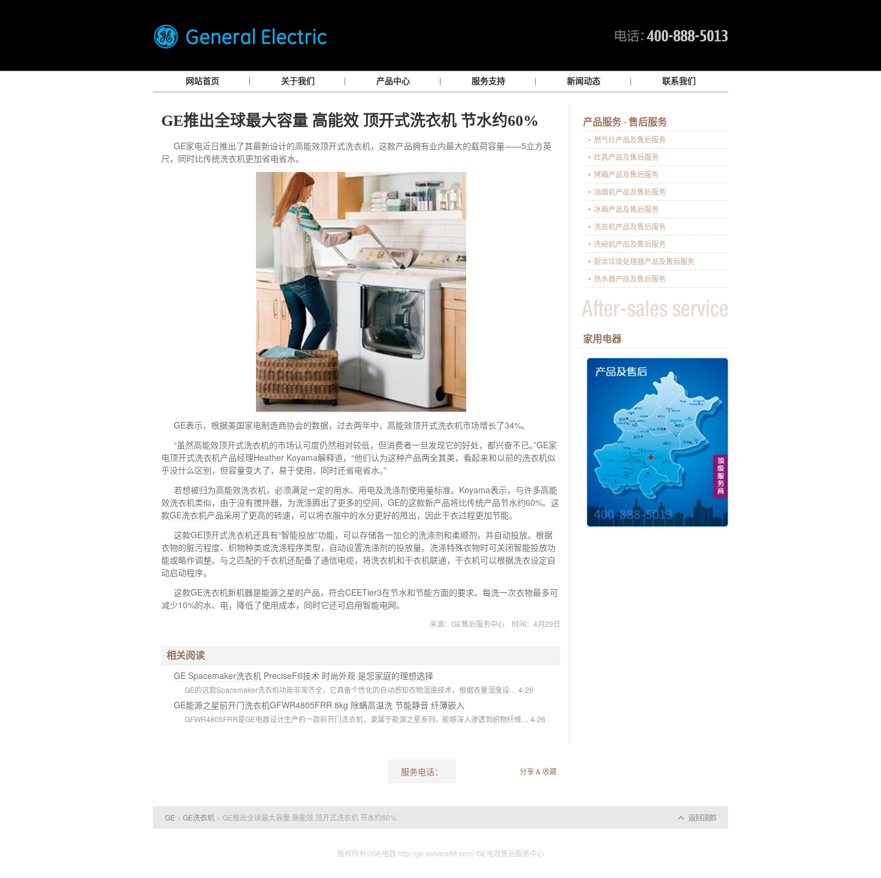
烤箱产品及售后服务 (626, 174)
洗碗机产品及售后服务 (630, 244)
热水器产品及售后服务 (630, 278)
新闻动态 (584, 81)
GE (170, 817)
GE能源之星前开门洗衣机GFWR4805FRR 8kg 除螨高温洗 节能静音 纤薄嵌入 (319, 705)
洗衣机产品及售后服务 (630, 226)
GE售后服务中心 (478, 623)
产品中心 (393, 81)
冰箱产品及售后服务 (626, 209)
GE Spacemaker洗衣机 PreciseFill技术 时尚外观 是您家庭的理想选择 (303, 675)
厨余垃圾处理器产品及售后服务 (644, 261)
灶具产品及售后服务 (626, 157)
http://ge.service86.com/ (436, 853)
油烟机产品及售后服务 (630, 191)
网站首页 (202, 81)
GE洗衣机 (188, 515)
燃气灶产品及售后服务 (630, 139)
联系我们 (679, 81)
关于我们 (298, 81)
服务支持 (488, 81)
